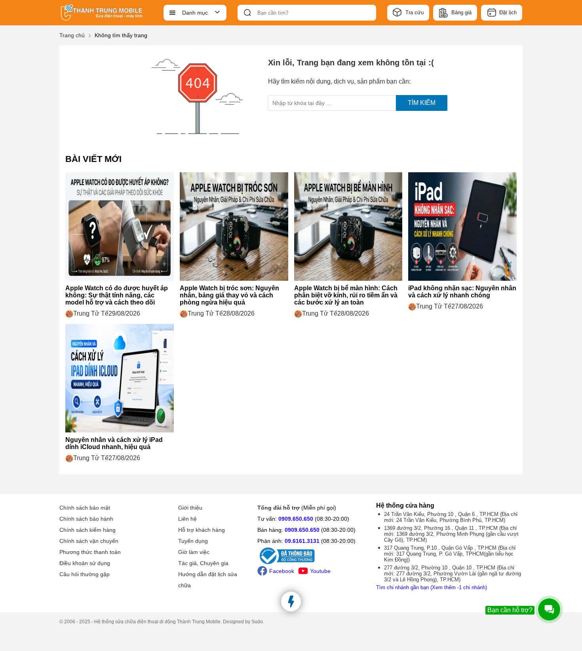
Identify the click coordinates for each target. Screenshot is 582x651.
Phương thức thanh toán (90, 552)
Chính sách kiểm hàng (87, 530)
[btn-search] (247, 13)
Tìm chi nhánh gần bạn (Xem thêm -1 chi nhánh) (431, 587)
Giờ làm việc (193, 552)
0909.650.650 (295, 519)
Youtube (320, 571)
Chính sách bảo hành (86, 519)
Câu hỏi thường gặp (84, 574)
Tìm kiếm (422, 102)
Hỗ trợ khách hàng (201, 530)
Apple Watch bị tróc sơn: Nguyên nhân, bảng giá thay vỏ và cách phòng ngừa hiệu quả (229, 295)
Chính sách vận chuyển (88, 541)
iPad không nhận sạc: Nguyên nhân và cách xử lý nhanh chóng (462, 292)
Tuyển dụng (193, 541)
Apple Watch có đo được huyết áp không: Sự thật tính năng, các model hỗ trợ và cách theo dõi (116, 295)
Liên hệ (187, 519)
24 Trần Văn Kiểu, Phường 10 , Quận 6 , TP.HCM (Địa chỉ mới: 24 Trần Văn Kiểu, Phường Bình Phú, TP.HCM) (450, 517)
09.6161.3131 (302, 541)
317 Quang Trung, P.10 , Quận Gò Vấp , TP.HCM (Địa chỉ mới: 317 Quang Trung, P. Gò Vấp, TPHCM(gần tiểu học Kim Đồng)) (449, 554)
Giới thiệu (190, 507)
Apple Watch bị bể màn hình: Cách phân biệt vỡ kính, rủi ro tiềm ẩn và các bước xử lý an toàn (346, 295)
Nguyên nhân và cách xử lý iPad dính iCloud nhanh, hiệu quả (114, 443)
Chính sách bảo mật (84, 507)
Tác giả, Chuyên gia (203, 563)
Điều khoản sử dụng (84, 563)
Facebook (281, 571)
